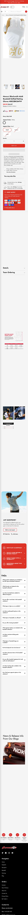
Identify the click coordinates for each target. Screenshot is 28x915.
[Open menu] (1, 11)
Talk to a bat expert (10, 530)
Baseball (4, 870)
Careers (4, 885)
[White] (4, 122)
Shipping (5, 106)
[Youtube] (12, 853)
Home (3, 15)
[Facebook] (5, 853)
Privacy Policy (5, 896)
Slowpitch (4, 867)
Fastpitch (4, 865)
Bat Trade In (4, 899)
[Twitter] (2, 853)
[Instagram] (9, 853)
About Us (4, 890)
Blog (3, 876)
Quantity (5, 138)
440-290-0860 (9, 908)
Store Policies (5, 888)
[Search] (26, 12)
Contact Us (4, 893)
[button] (14, 150)
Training (4, 873)
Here (19, 2)
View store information (10, 172)
